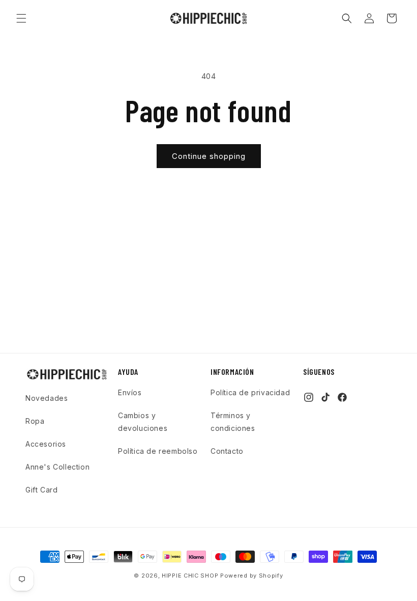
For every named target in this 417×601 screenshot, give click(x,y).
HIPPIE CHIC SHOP (191, 575)
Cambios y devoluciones (142, 421)
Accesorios (45, 444)
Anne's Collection (57, 466)
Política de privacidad (250, 392)
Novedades (46, 398)
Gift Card (41, 489)
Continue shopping (209, 156)
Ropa (34, 421)
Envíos (130, 392)
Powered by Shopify (251, 575)
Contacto (227, 451)
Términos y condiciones (233, 421)
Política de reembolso (158, 451)
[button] (21, 18)
